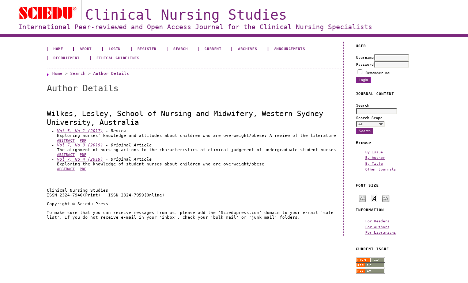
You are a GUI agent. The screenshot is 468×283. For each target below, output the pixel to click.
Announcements (289, 48)
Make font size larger (385, 198)
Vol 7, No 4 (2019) (80, 159)
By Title (374, 163)
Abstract (66, 140)
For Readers (377, 221)
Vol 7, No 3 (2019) (80, 145)
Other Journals (380, 169)
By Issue (374, 152)
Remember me (378, 72)
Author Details (111, 73)
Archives (247, 48)
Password (365, 64)
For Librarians (380, 232)
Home (58, 48)
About (86, 48)
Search (180, 48)
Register (146, 48)
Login (115, 48)
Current (212, 48)
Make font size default (374, 198)
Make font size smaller (362, 198)
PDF (83, 140)
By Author (375, 157)
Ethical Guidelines (118, 58)
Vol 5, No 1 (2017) (80, 131)
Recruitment (66, 58)
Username (365, 57)
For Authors (377, 227)
